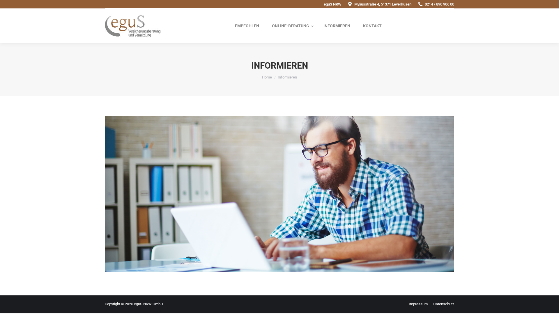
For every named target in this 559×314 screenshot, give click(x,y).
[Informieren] (279, 194)
